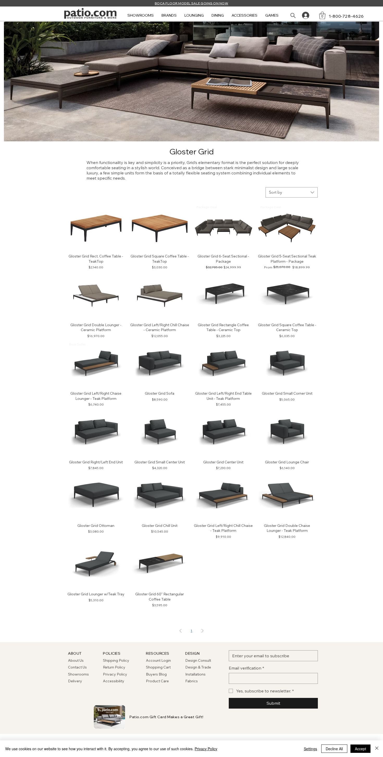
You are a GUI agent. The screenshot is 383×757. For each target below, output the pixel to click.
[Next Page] (202, 631)
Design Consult (198, 660)
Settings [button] (310, 748)
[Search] (293, 15)
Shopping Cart (158, 667)
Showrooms (78, 674)
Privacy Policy (115, 674)
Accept (360, 748)
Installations (195, 674)
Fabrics (191, 681)
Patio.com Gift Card (147, 717)
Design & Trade (198, 667)
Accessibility (113, 681)
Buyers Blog (157, 674)
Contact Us (77, 667)
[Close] (377, 749)
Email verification (246, 668)
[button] (140, 15)
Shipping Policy (116, 660)
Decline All (334, 748)
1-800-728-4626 (346, 16)
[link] (322, 15)
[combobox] (291, 192)
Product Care (157, 681)
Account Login (158, 660)
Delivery (75, 681)
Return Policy (114, 667)
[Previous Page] (180, 631)
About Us (76, 660)
